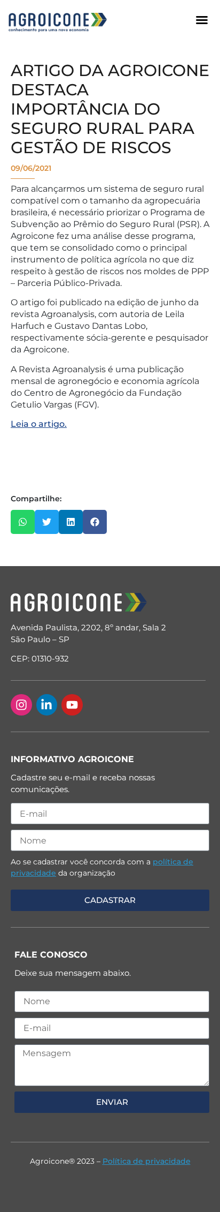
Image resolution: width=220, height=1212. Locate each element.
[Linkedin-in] (47, 705)
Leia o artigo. (39, 424)
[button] (201, 19)
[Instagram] (21, 705)
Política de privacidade (147, 1161)
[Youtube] (72, 705)
